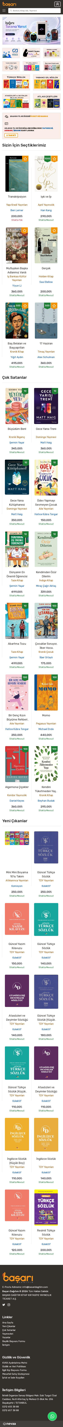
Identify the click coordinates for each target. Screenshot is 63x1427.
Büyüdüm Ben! (17, 429)
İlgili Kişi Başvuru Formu (14, 1370)
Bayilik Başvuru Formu (13, 1341)
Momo (46, 715)
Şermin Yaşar (16, 442)
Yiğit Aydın (17, 357)
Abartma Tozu (17, 643)
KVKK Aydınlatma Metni (14, 1362)
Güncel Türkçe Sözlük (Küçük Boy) (46, 1020)
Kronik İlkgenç (17, 437)
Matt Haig (46, 442)
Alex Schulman (46, 357)
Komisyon (16, 886)
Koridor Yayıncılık (17, 795)
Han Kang (46, 210)
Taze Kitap (17, 580)
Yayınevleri (7, 1333)
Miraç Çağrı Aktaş (46, 585)
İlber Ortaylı (46, 657)
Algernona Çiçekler (17, 787)
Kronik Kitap (17, 351)
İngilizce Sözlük (46, 1159)
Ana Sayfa (7, 1322)
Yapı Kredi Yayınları (17, 204)
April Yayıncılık (46, 204)
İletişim (6, 1345)
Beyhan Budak (46, 800)
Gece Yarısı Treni (46, 429)
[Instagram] (8, 1305)
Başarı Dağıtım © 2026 (15, 1291)
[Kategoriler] (4, 10)
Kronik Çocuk (46, 651)
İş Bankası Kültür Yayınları (16, 278)
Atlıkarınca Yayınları (17, 880)
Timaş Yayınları (46, 351)
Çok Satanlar (9, 1330)
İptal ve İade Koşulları (13, 1377)
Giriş (57, 4)
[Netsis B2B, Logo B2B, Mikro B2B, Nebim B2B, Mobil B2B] (31, 1424)
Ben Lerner (17, 210)
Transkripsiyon (17, 196)
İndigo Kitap (46, 580)
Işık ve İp (46, 196)
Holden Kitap (46, 276)
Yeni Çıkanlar (8, 1326)
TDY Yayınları (46, 880)
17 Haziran (46, 343)
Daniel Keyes (17, 800)
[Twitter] (3, 1305)
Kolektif (46, 886)
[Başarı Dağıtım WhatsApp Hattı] (52, 1416)
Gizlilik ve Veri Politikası (14, 1366)
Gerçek (46, 268)
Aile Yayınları (46, 508)
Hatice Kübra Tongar (46, 514)
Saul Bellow (46, 282)
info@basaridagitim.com (35, 1287)
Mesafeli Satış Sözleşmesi (15, 1374)
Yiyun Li (17, 285)
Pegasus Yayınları (46, 723)
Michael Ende (46, 729)
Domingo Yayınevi (46, 437)
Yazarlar (6, 1337)
